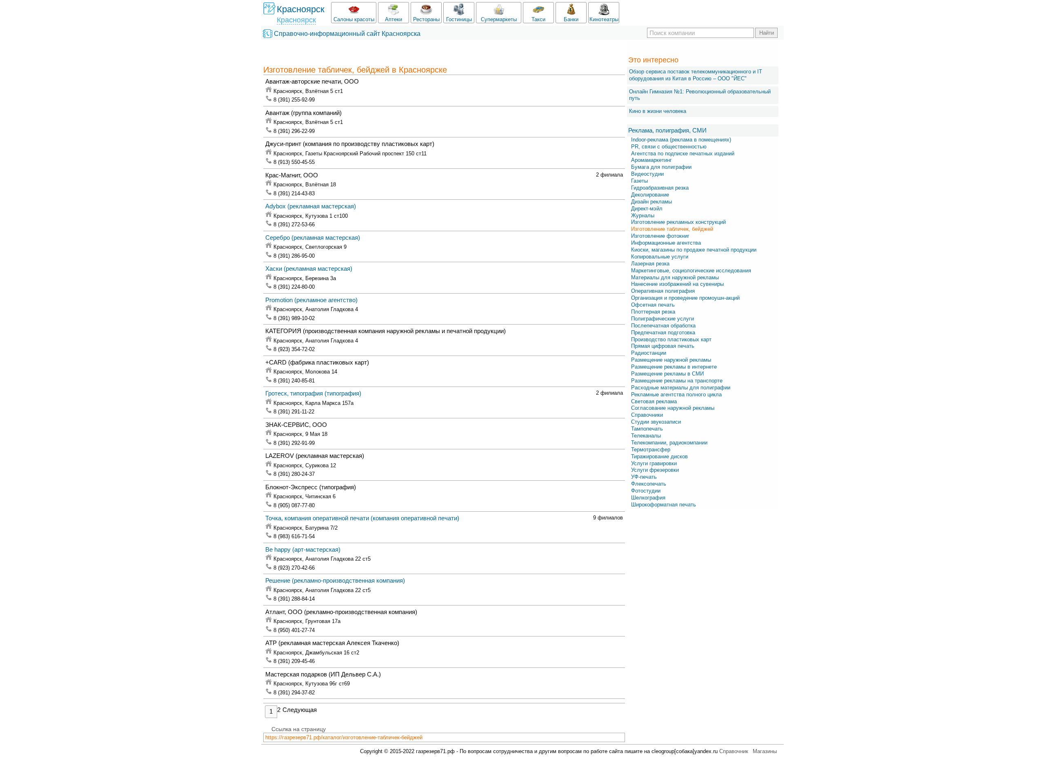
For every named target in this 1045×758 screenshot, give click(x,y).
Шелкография (648, 498)
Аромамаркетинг (651, 160)
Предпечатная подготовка (663, 332)
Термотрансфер (650, 449)
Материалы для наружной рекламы (675, 277)
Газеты (639, 181)
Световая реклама (654, 401)
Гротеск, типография (313, 393)
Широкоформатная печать (663, 505)
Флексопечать (648, 484)
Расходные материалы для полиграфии (680, 388)
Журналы (642, 215)
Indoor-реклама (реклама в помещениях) (681, 140)
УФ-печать (644, 477)
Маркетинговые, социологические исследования (691, 270)
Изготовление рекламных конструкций (678, 222)
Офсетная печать (653, 305)
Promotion (311, 299)
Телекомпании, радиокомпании (669, 443)
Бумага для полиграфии (661, 167)
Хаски (308, 268)
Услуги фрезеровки (655, 470)
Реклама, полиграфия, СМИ (667, 130)
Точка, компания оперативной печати (362, 518)
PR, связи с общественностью (669, 147)
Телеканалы (646, 436)
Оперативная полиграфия (663, 291)
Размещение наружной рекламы (671, 360)
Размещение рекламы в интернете (674, 367)
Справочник (733, 751)
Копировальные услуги (659, 257)
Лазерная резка (650, 264)
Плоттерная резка (653, 312)
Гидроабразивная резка (660, 188)
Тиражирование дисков (659, 456)
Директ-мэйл (647, 209)
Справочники (647, 415)
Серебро (312, 237)
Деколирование (650, 195)
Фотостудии (645, 491)
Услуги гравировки (654, 463)
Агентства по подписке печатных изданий (682, 153)
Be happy (302, 549)
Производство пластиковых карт (671, 339)
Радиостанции (648, 353)
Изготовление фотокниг (660, 236)
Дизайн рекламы (651, 202)
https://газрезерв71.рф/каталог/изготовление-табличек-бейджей (343, 737)
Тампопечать (647, 429)
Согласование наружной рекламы (672, 408)
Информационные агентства (666, 243)
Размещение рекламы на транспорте (677, 381)
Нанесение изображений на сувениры (677, 284)
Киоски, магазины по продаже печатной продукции (693, 250)
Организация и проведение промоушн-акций (685, 298)
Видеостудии (647, 174)
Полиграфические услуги (662, 319)
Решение (335, 580)
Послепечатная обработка (663, 326)
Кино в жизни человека (657, 111)
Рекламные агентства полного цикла (676, 394)
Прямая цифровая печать (662, 346)
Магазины (765, 751)
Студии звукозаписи (656, 422)
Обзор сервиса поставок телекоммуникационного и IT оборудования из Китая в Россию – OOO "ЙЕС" (695, 75)
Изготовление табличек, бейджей (672, 229)
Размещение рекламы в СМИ (667, 374)
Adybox (310, 206)
